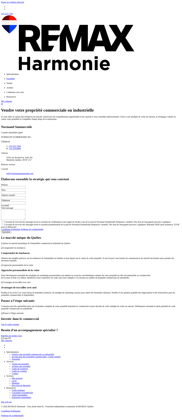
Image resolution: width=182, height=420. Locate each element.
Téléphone (5, 200)
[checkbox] (91, 222)
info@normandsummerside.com (19, 173)
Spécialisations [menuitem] (12, 74)
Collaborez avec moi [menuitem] (15, 92)
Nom (3, 190)
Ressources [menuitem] (11, 97)
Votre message (7, 208)
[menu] (93, 74)
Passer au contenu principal (12, 2)
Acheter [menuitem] (9, 88)
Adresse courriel (8, 195)
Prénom (4, 185)
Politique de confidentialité (32, 229)
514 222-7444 (7, 14)
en (2, 104)
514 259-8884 (15, 148)
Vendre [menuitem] (9, 83)
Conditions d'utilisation (11, 229)
